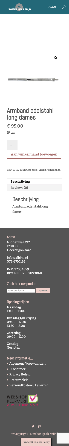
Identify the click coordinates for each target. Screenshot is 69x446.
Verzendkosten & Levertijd (28, 385)
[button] (56, 58)
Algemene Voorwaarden (27, 363)
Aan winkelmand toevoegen (34, 154)
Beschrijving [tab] (20, 181)
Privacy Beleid (19, 374)
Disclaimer (17, 369)
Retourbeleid (19, 380)
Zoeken (43, 290)
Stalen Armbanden (50, 169)
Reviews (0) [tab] (19, 188)
